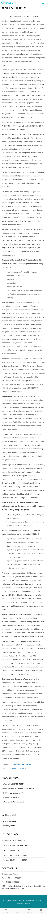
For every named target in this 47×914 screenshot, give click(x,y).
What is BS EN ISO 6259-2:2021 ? (16, 855)
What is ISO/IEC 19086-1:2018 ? (15, 860)
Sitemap (27, 903)
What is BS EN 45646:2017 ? (14, 841)
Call (17, 912)
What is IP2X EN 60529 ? (13, 850)
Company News (8, 825)
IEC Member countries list (13, 793)
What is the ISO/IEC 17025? (13, 784)
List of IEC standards (11, 797)
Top (41, 912)
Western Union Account (22, 765)
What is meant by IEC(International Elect (18, 788)
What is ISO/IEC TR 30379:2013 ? (16, 845)
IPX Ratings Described (17, 768)
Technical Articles (9, 821)
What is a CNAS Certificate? (13, 802)
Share (6, 912)
